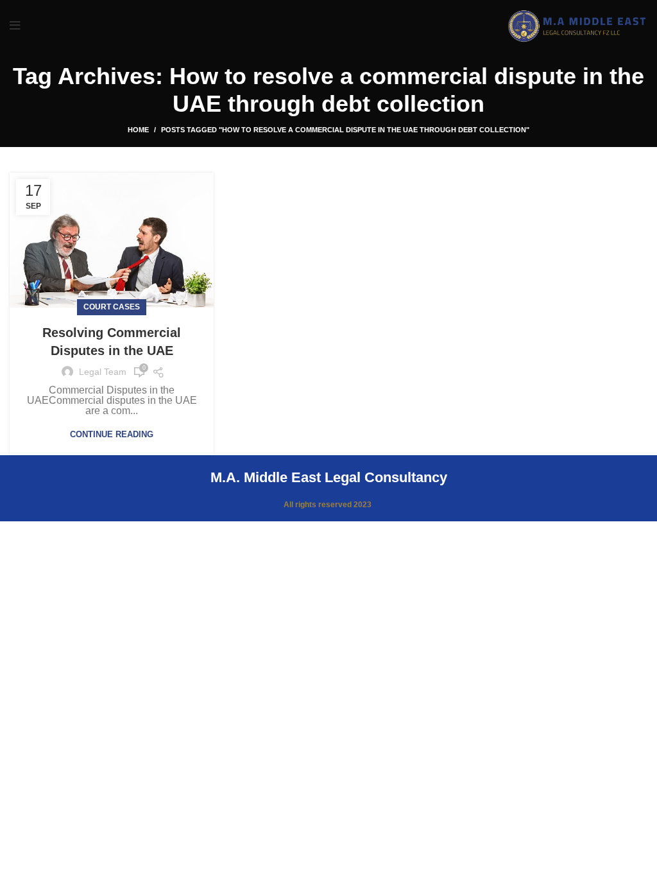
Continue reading (111, 434)
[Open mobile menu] (15, 26)
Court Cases (111, 306)
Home (138, 130)
